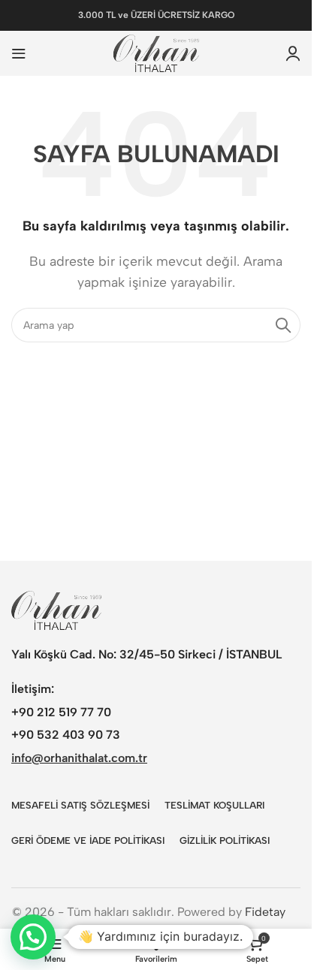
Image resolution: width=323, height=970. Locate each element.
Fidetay (265, 912)
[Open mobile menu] (19, 53)
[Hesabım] (293, 53)
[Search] (283, 325)
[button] (33, 936)
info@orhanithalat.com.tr (79, 758)
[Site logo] (156, 52)
